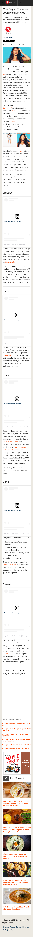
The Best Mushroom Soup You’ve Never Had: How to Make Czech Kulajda (15, 856)
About (12, 927)
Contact (6, 927)
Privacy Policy (8, 930)
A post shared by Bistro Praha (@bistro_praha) (17, 636)
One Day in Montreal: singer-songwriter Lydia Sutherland (16, 729)
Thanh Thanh (8, 355)
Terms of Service (22, 927)
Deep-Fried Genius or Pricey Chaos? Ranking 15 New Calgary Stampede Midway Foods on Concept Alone (17, 830)
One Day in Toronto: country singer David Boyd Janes (15, 735)
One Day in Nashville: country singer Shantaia (16, 745)
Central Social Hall (10, 564)
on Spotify (13, 121)
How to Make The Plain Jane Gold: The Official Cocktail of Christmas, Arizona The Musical (16, 803)
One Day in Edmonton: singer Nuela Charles (15, 748)
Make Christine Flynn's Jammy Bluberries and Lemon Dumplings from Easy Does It (16, 883)
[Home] (11, 2)
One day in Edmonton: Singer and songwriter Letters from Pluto (16, 740)
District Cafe (10, 262)
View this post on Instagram (12, 221)
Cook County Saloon (10, 442)
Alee (4, 74)
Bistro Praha (10, 653)
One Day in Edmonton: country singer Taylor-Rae (16, 724)
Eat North (9, 37)
